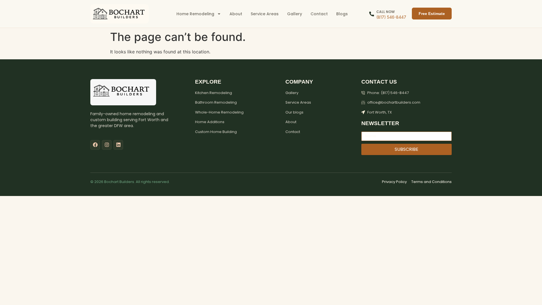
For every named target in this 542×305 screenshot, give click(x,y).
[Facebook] (95, 145)
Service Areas (265, 14)
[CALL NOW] (371, 14)
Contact (319, 14)
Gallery (294, 14)
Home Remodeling (195, 14)
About (236, 14)
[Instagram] (107, 145)
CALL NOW (385, 11)
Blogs (342, 14)
